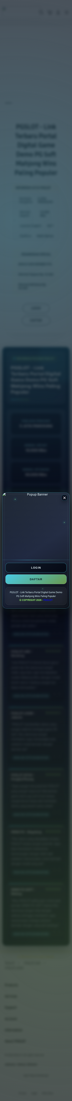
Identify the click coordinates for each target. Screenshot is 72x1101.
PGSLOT (48, 599)
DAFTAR (36, 579)
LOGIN (36, 567)
